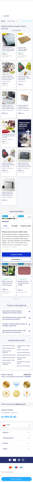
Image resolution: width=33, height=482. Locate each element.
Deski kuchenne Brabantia (6, 351)
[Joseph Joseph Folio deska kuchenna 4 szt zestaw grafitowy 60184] (24, 155)
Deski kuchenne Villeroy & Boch (23, 362)
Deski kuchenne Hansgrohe (6, 363)
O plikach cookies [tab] (25, 226)
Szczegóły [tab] (14, 226)
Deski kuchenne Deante (9, 355)
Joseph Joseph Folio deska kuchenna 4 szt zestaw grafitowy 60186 (8, 107)
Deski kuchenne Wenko (23, 366)
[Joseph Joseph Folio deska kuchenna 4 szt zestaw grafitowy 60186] (8, 97)
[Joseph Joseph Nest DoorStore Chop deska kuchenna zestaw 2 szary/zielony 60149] (8, 68)
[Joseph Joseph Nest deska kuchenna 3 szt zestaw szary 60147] (8, 184)
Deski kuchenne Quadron (21, 358)
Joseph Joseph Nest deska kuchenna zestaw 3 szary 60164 (24, 78)
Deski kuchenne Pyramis (24, 355)
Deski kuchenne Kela (22, 350)
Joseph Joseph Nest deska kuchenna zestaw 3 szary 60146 (8, 165)
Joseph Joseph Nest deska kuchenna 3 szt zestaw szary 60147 (7, 194)
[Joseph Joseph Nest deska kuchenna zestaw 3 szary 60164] (24, 68)
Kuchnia (6, 16)
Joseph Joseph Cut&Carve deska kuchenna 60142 (22, 49)
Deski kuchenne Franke (8, 357)
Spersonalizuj (16, 259)
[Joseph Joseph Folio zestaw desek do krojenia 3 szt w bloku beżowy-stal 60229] (24, 97)
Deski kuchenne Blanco (8, 348)
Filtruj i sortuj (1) (16, 479)
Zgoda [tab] (5, 226)
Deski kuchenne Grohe (8, 360)
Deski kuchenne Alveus (8, 345)
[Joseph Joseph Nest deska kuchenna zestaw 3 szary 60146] (8, 155)
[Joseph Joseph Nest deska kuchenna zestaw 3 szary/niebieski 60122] (8, 39)
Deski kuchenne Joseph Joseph (23, 346)
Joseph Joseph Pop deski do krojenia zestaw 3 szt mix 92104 (8, 136)
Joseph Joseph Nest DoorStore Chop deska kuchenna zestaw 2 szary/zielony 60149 (8, 78)
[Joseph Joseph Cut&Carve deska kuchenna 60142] (24, 39)
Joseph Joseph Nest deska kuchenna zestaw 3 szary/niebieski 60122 (8, 49)
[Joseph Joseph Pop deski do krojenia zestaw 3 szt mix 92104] (8, 126)
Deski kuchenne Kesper (23, 352)
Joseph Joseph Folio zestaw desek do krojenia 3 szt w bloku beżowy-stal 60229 (23, 107)
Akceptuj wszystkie (16, 254)
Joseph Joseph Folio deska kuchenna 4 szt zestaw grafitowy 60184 (24, 165)
